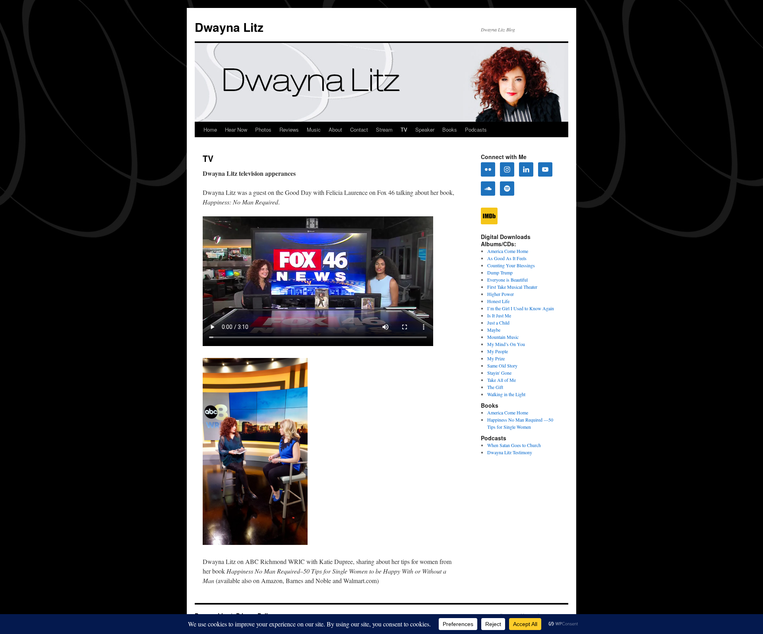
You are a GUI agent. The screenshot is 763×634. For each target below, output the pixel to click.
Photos (263, 129)
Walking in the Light (506, 394)
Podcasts (476, 129)
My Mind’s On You (506, 344)
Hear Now (236, 129)
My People (497, 351)
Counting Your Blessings (511, 265)
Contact (359, 129)
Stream (384, 129)
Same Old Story (502, 365)
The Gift (495, 387)
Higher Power (500, 294)
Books (449, 129)
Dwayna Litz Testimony (509, 452)
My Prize (496, 358)
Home (210, 129)
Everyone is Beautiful (507, 279)
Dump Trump (500, 272)
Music (314, 129)
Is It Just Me (499, 315)
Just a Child (498, 322)
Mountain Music (503, 337)
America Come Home (507, 251)
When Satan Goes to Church (514, 445)
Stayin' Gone (499, 373)
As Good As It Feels (507, 258)
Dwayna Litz (229, 26)
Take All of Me (501, 380)
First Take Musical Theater (512, 287)
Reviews (289, 129)
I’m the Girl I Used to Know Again (520, 308)
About (335, 129)
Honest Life (498, 301)
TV (404, 129)
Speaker (424, 129)
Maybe (493, 330)
